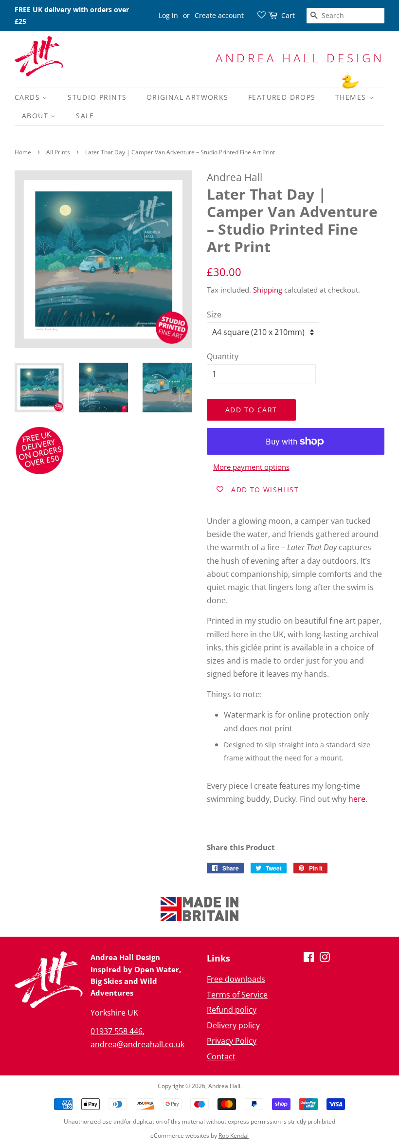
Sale (85, 115)
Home (23, 152)
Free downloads (236, 979)
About (36, 115)
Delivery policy (233, 1025)
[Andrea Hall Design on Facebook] (308, 958)
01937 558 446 (117, 1031)
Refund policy (231, 1009)
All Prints (58, 152)
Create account (219, 15)
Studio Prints (97, 97)
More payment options (251, 467)
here (356, 799)
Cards (28, 97)
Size (214, 314)
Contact (221, 1056)
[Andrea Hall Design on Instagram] (324, 958)
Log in (168, 15)
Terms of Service (237, 994)
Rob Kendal (233, 1135)
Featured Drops (282, 97)
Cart (288, 15)
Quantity (222, 356)
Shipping (267, 290)
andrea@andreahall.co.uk (137, 1044)
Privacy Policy (231, 1041)
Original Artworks (187, 97)
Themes (352, 97)
